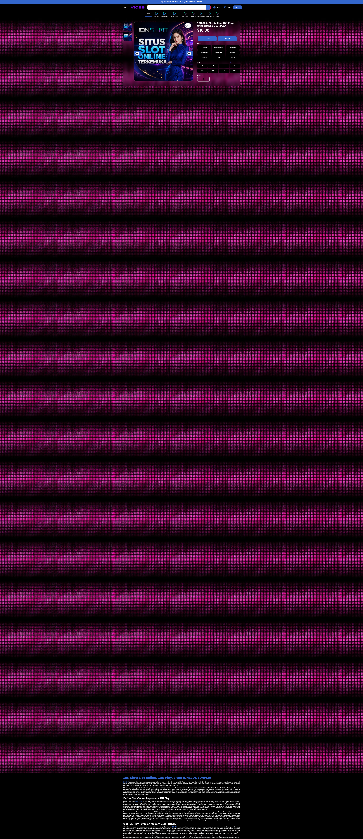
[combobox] (176, 7)
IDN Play (175, 827)
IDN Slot (126, 782)
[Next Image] (189, 53)
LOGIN (207, 38)
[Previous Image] (137, 53)
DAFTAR (227, 38)
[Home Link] (138, 7)
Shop (126, 7)
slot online (138, 801)
